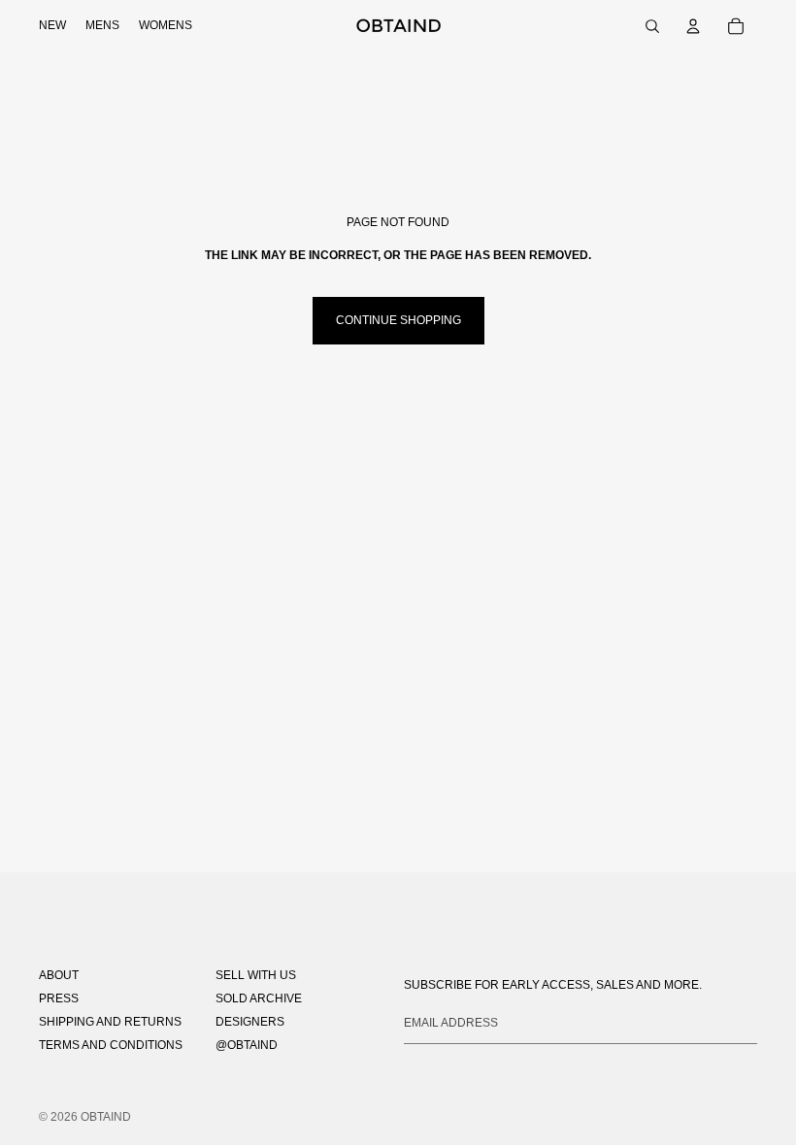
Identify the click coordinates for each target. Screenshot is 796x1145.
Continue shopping (398, 320)
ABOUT (59, 975)
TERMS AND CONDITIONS (110, 1045)
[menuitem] (52, 26)
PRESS (59, 998)
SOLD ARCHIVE (259, 998)
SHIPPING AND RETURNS (110, 1022)
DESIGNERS (250, 1022)
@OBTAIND (247, 1045)
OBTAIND (106, 1117)
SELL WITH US (256, 975)
